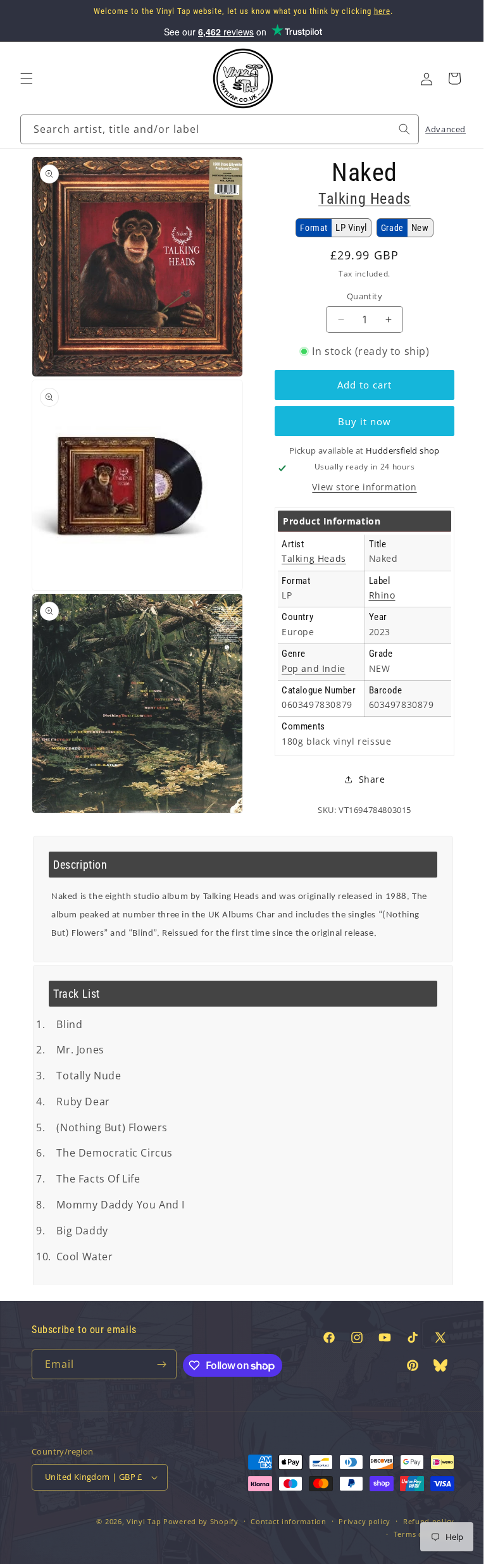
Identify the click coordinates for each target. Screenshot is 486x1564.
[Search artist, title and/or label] (395, 129)
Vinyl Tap (134, 1533)
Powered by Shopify (191, 1533)
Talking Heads (357, 199)
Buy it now (357, 421)
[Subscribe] (157, 1376)
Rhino (374, 608)
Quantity (357, 296)
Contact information (278, 1533)
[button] (26, 78)
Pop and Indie (309, 680)
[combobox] (215, 129)
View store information (357, 499)
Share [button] (364, 792)
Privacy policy (355, 1533)
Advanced (436, 129)
